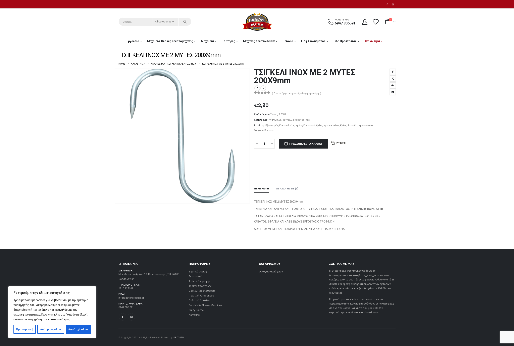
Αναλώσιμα (372, 41)
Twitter (393, 78)
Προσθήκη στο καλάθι (305, 144)
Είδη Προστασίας (345, 41)
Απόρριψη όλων (50, 329)
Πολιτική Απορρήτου (201, 295)
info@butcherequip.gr (131, 297)
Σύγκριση (341, 143)
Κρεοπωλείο (366, 125)
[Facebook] (387, 4)
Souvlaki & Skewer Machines (205, 305)
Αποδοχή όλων (78, 329)
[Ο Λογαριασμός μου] (364, 21)
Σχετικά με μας (198, 271)
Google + (393, 85)
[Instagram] (393, 4)
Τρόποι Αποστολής (200, 285)
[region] (52, 312)
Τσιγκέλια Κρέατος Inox (296, 119)
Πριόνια (287, 41)
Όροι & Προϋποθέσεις (202, 290)
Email (393, 92)
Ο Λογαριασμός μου (271, 271)
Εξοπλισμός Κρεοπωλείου (280, 125)
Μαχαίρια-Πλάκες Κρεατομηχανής (170, 41)
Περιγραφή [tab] (261, 188)
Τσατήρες (228, 41)
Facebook (393, 72)
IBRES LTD (178, 337)
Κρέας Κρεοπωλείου (327, 125)
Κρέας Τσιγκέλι (349, 125)
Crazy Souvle (196, 310)
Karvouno (194, 314)
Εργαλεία (133, 41)
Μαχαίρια (207, 41)
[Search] (185, 22)
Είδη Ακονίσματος (313, 41)
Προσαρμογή (24, 329)
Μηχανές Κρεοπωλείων (259, 41)
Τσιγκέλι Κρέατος (264, 130)
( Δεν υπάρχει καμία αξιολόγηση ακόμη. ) (296, 93)
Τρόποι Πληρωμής (199, 281)
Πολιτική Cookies (199, 300)
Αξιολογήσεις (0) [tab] (287, 188)
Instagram (131, 317)
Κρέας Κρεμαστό (305, 125)
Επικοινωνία (196, 276)
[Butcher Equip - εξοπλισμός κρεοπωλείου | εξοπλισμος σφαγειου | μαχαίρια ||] (257, 22)
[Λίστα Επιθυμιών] (376, 21)
